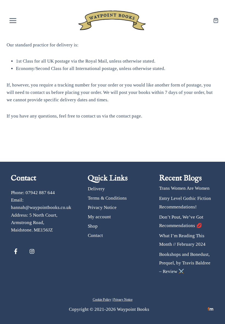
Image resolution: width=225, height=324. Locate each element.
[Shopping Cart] (215, 20)
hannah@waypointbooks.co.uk (41, 207)
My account (99, 216)
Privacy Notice (102, 207)
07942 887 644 (40, 192)
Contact (95, 235)
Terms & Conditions (107, 198)
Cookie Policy (102, 299)
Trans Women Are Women (184, 188)
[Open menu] (13, 20)
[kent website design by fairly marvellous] (210, 309)
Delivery (96, 188)
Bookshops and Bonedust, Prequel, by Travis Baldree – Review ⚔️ (184, 263)
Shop (93, 226)
